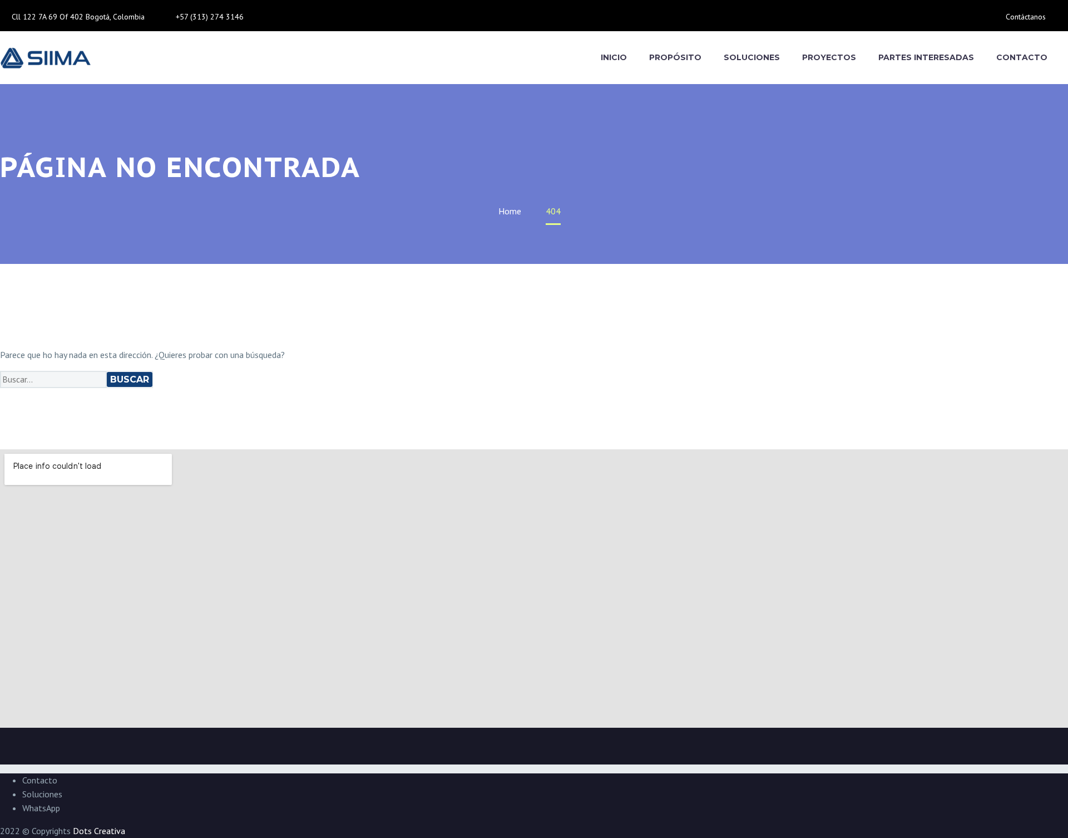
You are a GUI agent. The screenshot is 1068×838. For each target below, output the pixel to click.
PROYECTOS (829, 57)
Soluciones (42, 794)
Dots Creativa (99, 830)
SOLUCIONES (752, 57)
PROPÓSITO (675, 57)
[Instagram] (294, 20)
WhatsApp (41, 808)
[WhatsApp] (301, 20)
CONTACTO (1021, 57)
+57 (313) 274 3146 (210, 17)
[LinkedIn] (286, 20)
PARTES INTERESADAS (926, 57)
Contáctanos (1026, 17)
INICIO (614, 57)
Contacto (39, 780)
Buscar (129, 379)
